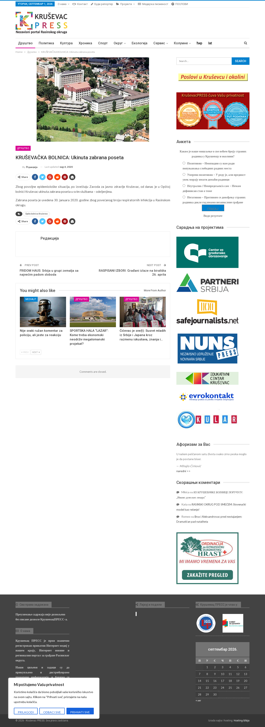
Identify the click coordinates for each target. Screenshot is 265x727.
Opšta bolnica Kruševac (36, 214)
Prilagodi (26, 712)
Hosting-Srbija (241, 720)
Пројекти (126, 4)
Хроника (85, 43)
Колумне (181, 43)
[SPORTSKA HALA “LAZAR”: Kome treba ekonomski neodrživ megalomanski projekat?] (93, 312)
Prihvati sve (80, 712)
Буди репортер (103, 4)
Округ (118, 43)
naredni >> (183, 471)
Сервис (159, 43)
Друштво (25, 43)
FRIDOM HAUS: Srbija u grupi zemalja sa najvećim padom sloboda (49, 273)
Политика (46, 43)
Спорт (103, 43)
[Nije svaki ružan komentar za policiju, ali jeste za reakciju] (43, 312)
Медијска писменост (155, 4)
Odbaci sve (52, 712)
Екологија (139, 43)
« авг (198, 700)
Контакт (82, 4)
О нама (62, 4)
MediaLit (30, 299)
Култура (66, 43)
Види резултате (213, 215)
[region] (53, 698)
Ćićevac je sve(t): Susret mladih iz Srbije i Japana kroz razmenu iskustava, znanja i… (143, 335)
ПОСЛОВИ (181, 4)
